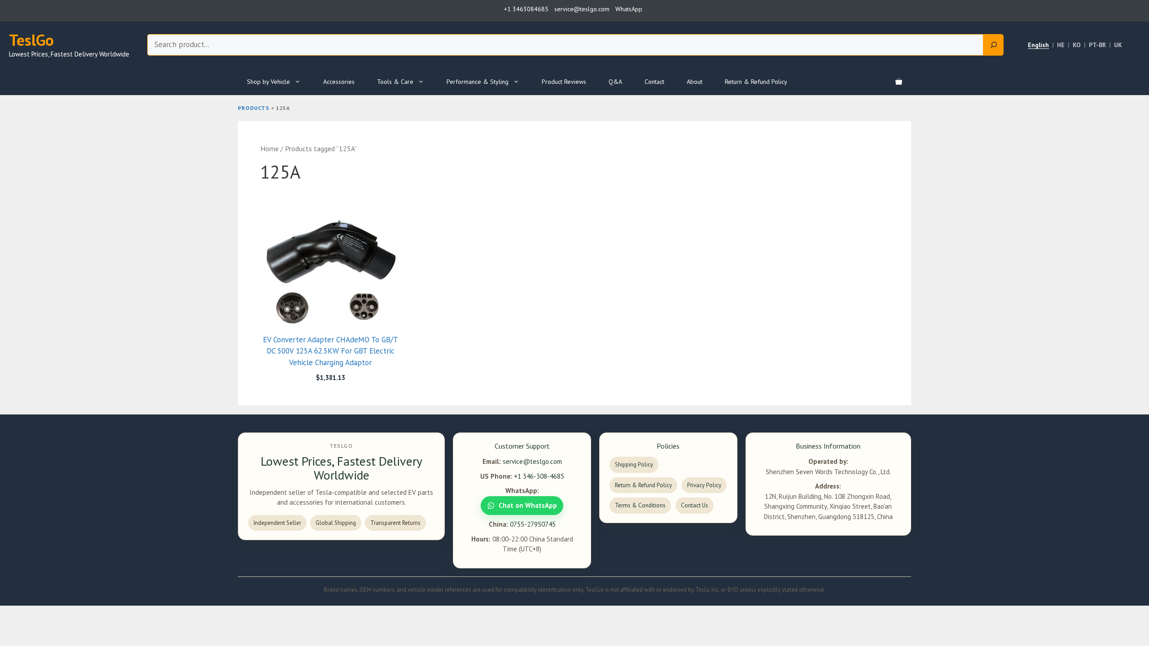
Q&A (615, 82)
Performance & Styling (478, 82)
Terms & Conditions (640, 505)
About (694, 82)
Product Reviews (564, 82)
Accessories (339, 82)
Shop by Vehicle (268, 82)
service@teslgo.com (532, 461)
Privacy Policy (704, 485)
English (1038, 45)
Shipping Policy (634, 464)
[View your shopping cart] (898, 81)
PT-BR (1097, 45)
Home (269, 148)
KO (1077, 45)
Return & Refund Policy (756, 82)
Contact (654, 82)
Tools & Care (395, 82)
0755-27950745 (533, 524)
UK (1118, 45)
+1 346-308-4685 (539, 476)
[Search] (993, 45)
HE (1061, 45)
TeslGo (31, 40)
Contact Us (694, 505)
